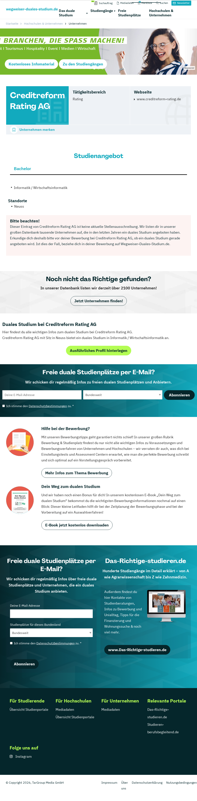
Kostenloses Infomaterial (31, 64)
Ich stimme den (40, 406)
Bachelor (22, 168)
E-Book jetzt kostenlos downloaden (77, 525)
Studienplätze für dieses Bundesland (35, 624)
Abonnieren (179, 395)
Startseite (12, 23)
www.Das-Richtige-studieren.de (137, 649)
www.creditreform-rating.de (159, 99)
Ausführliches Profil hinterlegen (98, 350)
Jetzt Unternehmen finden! (98, 300)
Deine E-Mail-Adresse (25, 605)
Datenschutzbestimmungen (48, 406)
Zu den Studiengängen (83, 64)
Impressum (109, 782)
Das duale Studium (67, 12)
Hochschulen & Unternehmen (161, 12)
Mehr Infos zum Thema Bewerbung (76, 472)
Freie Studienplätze (129, 12)
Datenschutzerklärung (147, 782)
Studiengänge (101, 10)
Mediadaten (65, 709)
